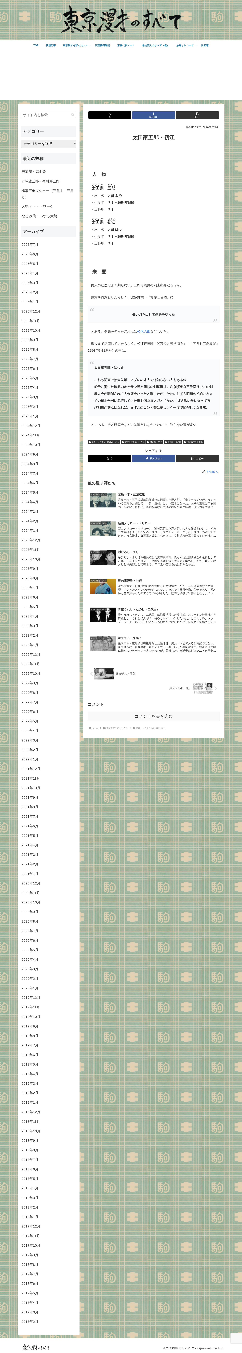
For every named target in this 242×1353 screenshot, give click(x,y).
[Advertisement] (121, 77)
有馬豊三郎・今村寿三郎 (41, 181)
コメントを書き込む (153, 716)
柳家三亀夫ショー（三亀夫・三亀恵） (48, 194)
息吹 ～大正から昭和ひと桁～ (105, 442)
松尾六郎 (143, 331)
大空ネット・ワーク (38, 206)
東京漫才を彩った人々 (135, 442)
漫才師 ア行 (156, 442)
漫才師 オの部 (174, 442)
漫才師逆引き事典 (195, 442)
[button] (197, 115)
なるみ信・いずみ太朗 (39, 216)
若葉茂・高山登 (34, 171)
